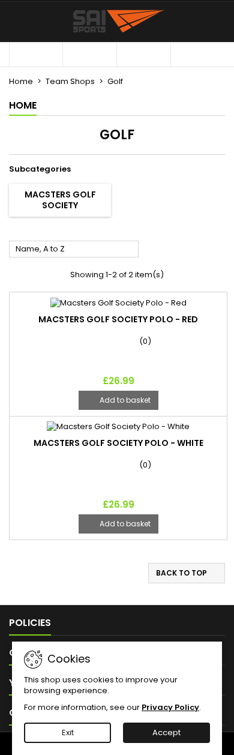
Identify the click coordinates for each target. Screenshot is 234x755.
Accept (166, 732)
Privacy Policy (170, 707)
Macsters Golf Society (60, 199)
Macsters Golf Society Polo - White (118, 443)
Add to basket (118, 400)
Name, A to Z (74, 249)
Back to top (187, 573)
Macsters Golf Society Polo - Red (118, 319)
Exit (68, 732)
